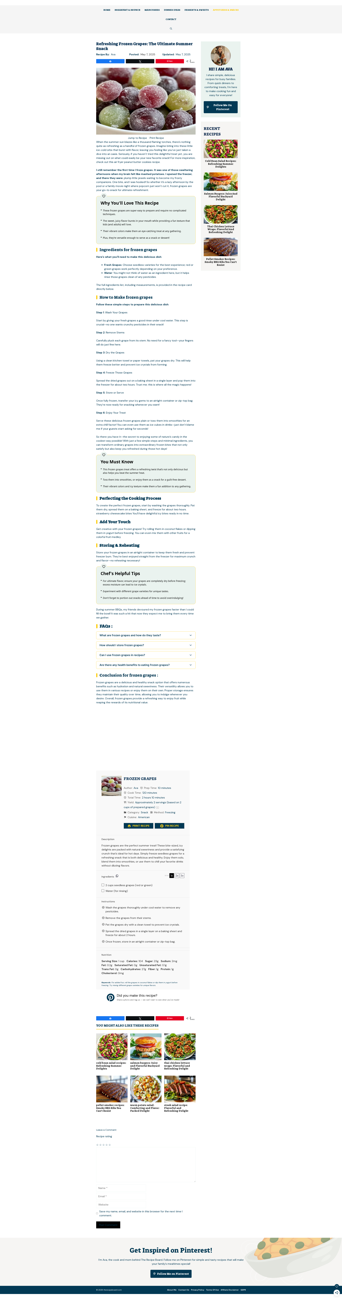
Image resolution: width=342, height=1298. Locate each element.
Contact (171, 19)
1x (172, 875)
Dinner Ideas (172, 10)
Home (106, 10)
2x (177, 875)
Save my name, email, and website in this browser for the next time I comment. (140, 1213)
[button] (171, 28)
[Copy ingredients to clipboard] (117, 875)
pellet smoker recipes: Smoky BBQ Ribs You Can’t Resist (110, 1108)
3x (182, 875)
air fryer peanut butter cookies (132, 162)
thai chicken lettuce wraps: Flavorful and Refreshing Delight (177, 1065)
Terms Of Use (212, 1290)
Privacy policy (197, 1290)
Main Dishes (152, 10)
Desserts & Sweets (196, 10)
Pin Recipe (172, 825)
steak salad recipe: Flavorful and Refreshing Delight (176, 1108)
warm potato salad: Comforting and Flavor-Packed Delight (145, 1108)
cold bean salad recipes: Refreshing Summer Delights (111, 1065)
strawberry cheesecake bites (114, 513)
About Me (171, 1290)
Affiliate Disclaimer (230, 1290)
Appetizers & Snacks (226, 10)
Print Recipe (157, 138)
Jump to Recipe (137, 138)
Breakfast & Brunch (127, 10)
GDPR (243, 1290)
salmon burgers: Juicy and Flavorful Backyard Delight (145, 1065)
